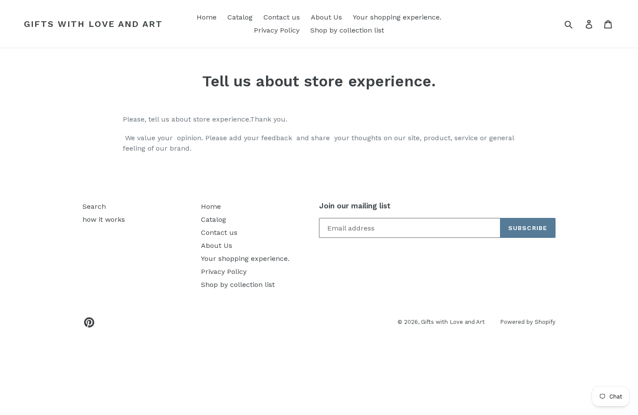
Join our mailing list (355, 205)
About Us (326, 17)
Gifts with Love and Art (93, 24)
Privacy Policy (276, 30)
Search (94, 206)
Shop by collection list (347, 30)
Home (207, 17)
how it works (103, 219)
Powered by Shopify (528, 322)
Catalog (240, 17)
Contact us (281, 17)
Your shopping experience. (397, 17)
